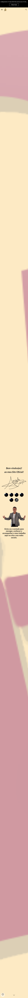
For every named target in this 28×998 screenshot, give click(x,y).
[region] (14, 3)
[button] (2, 9)
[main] (14, 470)
